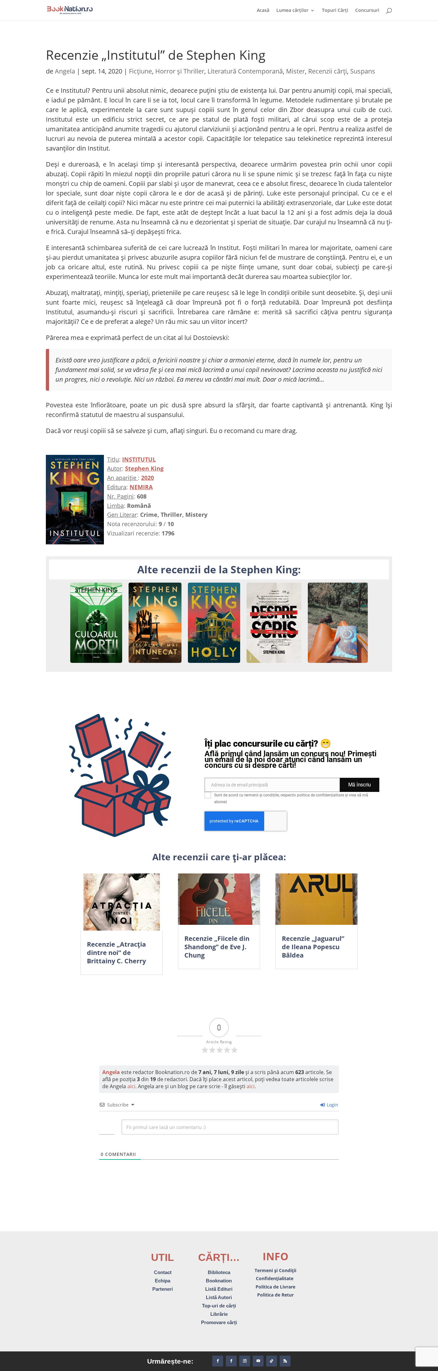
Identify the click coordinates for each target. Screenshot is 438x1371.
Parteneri (162, 1289)
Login (331, 1105)
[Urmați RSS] (285, 1361)
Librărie (219, 1314)
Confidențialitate (275, 1278)
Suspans (362, 71)
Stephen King (144, 468)
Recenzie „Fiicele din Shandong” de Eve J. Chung (216, 946)
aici (131, 1086)
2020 (147, 478)
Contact (163, 1272)
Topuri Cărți (335, 10)
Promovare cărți (219, 1322)
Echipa (162, 1280)
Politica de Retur (275, 1295)
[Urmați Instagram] (244, 1361)
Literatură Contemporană (245, 71)
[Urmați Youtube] (258, 1361)
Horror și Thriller (179, 71)
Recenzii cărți (327, 71)
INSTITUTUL (139, 459)
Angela (65, 71)
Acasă (263, 10)
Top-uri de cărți (219, 1305)
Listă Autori (219, 1297)
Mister (295, 71)
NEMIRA (141, 487)
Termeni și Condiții (275, 1270)
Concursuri (367, 10)
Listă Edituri (218, 1289)
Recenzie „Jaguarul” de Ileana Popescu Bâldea (313, 946)
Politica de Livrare (275, 1287)
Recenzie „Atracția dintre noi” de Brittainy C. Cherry (116, 952)
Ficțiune (140, 71)
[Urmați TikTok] (271, 1361)
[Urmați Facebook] (217, 1361)
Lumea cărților (292, 10)
